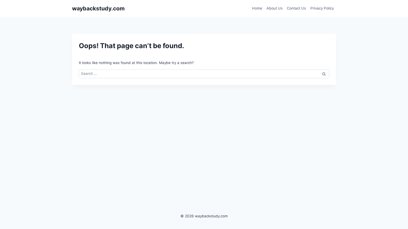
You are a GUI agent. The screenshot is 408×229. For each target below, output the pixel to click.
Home (257, 8)
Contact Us (296, 8)
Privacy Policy (322, 8)
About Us (274, 8)
